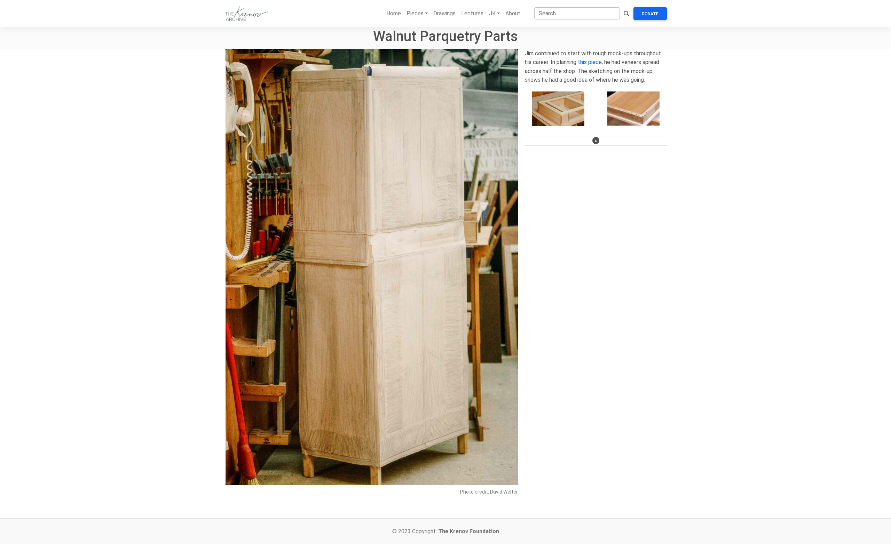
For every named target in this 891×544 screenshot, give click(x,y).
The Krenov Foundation (468, 531)
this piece (590, 62)
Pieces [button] (415, 13)
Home (393, 13)
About (512, 13)
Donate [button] (650, 13)
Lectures (472, 13)
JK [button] (492, 13)
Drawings (444, 13)
